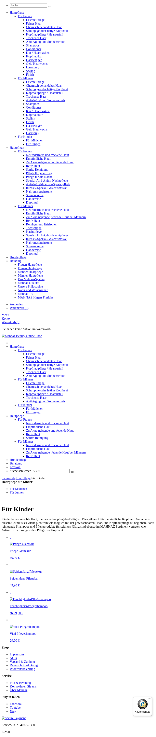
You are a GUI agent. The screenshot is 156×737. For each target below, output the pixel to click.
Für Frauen (25, 350)
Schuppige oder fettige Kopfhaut (47, 364)
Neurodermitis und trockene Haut (47, 423)
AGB (13, 658)
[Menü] (149, 699)
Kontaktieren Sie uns (23, 686)
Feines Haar (33, 357)
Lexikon (15, 467)
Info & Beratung (20, 682)
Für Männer (25, 379)
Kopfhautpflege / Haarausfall (44, 368)
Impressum (17, 654)
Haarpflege (17, 346)
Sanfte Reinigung (37, 438)
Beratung (16, 463)
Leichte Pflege (35, 354)
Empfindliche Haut (38, 427)
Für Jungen (33, 412)
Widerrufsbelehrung (22, 669)
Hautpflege (17, 416)
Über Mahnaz (18, 690)
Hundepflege (18, 459)
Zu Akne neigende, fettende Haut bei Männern (56, 452)
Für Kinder (25, 405)
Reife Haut (33, 434)
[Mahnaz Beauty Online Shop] (22, 336)
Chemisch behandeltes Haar (44, 361)
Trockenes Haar (36, 372)
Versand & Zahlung (22, 661)
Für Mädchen (34, 408)
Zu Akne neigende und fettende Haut (50, 430)
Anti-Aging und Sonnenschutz (45, 375)
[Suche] (49, 6)
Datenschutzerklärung (24, 665)
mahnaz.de (8, 478)
